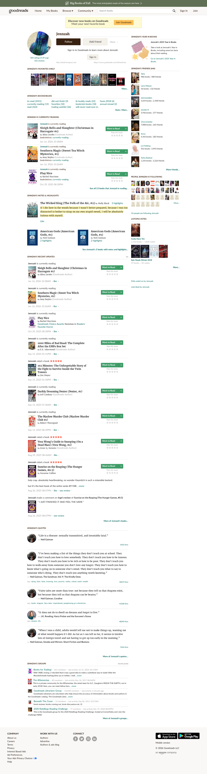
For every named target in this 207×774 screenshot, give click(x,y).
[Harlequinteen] (157, 198)
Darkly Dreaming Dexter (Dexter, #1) (60, 391)
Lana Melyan (146, 86)
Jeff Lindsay (46, 394)
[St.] (177, 198)
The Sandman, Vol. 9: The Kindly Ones (62, 577)
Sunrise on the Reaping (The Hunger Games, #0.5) (98, 498)
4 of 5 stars (119, 135)
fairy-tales (48, 603)
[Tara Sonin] (133, 198)
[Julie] (143, 205)
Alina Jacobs (48, 134)
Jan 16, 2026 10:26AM (51, 164)
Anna (143, 134)
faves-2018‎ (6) (107, 101)
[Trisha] (138, 205)
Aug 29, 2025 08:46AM (39, 455)
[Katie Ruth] (143, 184)
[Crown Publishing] (153, 184)
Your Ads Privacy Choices (20, 758)
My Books (52, 11)
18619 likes (123, 582)
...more (81, 486)
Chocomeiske (146, 122)
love (55, 581)
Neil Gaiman (49, 238)
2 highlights (46, 241)
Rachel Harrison (50, 176)
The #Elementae (41, 680)
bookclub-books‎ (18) (86, 104)
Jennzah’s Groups (36, 664)
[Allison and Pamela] (153, 198)
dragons (40, 603)
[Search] (174, 10)
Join (195, 11)
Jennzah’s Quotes (36, 528)
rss (127, 257)
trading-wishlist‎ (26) (61, 107)
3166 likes (124, 647)
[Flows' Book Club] (167, 198)
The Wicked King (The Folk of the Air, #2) (67, 203)
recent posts (123, 664)
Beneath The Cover (43, 701)
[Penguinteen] (143, 198)
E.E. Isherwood (47, 349)
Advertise (44, 741)
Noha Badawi (146, 158)
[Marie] (162, 198)
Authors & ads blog (49, 745)
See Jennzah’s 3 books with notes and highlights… (105, 250)
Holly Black (103, 203)
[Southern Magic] (32, 161)
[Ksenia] (177, 184)
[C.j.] (148, 205)
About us (11, 738)
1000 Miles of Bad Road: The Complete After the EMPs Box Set (61, 345)
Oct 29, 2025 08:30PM (51, 184)
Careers (11, 741)
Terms (10, 745)
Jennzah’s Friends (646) (143, 69)
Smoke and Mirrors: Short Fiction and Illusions (66, 642)
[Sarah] (138, 191)
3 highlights (117, 203)
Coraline (58, 599)
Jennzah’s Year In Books (144, 37)
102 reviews (39, 61)
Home (38, 11)
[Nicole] (148, 191)
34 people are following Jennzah (145, 213)
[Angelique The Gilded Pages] (177, 191)
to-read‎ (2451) (34, 101)
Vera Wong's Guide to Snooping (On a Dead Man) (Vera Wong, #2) (60, 443)
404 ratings (35, 58)
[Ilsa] (157, 205)
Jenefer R (145, 110)
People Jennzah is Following (146, 177)
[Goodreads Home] (18, 11)
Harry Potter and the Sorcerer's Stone (72, 616)
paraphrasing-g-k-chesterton (75, 603)
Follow (68, 42)
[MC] (133, 184)
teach (79, 581)
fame (43, 581)
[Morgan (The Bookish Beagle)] (167, 184)
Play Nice (46, 173)
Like (42, 221)
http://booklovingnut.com (66, 62)
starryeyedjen (146, 98)
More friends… (173, 170)
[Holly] (172, 198)
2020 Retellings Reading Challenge (51, 709)
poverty (61, 581)
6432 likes (124, 545)
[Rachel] (138, 184)
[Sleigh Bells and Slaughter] (32, 138)
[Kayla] (172, 191)
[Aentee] (162, 191)
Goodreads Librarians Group (48, 691)
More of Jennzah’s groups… (115, 718)
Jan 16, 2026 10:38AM (51, 142)
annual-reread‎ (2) (108, 104)
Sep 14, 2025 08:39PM (39, 430)
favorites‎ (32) (58, 104)
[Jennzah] (39, 55)
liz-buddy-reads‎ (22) (85, 101)
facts (38, 581)
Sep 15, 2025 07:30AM (39, 405)
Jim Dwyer (45, 375)
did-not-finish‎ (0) (59, 101)
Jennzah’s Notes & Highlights (43, 196)
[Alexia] (167, 191)
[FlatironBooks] (148, 198)
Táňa (143, 74)
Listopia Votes (139, 219)
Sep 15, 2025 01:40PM (39, 380)
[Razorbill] (133, 205)
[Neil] (153, 205)
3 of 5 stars (117, 135)
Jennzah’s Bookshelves (39, 96)
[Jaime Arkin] (157, 184)
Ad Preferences (14, 755)
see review (65, 491)
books (33, 603)
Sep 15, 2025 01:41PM (39, 354)
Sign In (184, 11)
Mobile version (163, 743)
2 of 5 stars (114, 135)
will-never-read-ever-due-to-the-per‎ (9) (95, 107)
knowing (49, 581)
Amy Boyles (48, 157)
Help (9, 762)
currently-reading (61, 138)
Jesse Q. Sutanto (48, 448)
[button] (68, 11)
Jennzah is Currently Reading (43, 117)
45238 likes (123, 604)
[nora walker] (153, 191)
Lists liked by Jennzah (140, 287)
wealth (85, 581)
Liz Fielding (145, 146)
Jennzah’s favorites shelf (41, 69)
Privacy (10, 748)
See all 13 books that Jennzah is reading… (109, 189)
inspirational (58, 603)
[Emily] (162, 184)
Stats (117, 110)
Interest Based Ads (16, 752)
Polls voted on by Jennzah (142, 281)
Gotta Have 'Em (138, 239)
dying (33, 581)
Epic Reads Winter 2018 (141, 260)
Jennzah (44, 124)
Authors (44, 738)
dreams (34, 621)
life (39, 621)
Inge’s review (64, 498)
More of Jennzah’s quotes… (115, 657)
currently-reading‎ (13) (38, 104)
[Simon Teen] (148, 184)
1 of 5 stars (112, 135)
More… (125, 89)
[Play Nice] (32, 184)
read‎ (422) (32, 107)
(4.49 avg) (44, 58)
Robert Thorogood (49, 423)
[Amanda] (157, 191)
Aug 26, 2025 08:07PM (39, 491)
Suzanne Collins (48, 473)
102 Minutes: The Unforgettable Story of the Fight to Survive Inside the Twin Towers (62, 369)
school (73, 581)
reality (68, 581)
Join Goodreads (123, 22)
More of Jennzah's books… (116, 521)
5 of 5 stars (122, 135)
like (55, 281)
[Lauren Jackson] (138, 198)
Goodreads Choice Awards (51, 324)
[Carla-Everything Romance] (133, 191)
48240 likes (123, 621)
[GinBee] (172, 184)
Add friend (95, 42)
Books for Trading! (42, 670)
